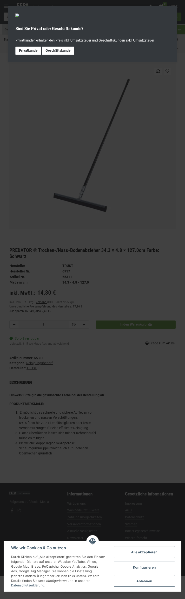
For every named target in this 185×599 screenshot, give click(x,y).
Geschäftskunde (58, 50)
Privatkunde (28, 50)
